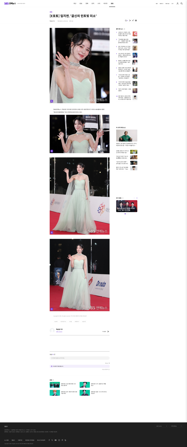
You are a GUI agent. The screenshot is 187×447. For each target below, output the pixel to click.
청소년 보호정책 (41, 440)
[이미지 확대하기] (51, 101)
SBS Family (159, 426)
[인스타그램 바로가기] (59, 440)
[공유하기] (130, 20)
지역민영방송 (174, 426)
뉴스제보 (6, 440)
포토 (51, 12)
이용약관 (20, 440)
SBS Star (167, 3)
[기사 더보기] (52, 380)
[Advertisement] (79, 404)
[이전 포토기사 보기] (134, 197)
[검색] (182, 3)
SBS (157, 3)
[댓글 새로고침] (54, 354)
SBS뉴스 (161, 3)
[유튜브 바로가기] (55, 440)
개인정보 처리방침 (29, 440)
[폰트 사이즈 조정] (132, 20)
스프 (172, 3)
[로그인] (178, 3)
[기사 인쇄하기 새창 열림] (135, 20)
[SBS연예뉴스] (10, 3)
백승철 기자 (52, 21)
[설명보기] (124, 29)
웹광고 (13, 440)
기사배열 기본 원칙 (53, 432)
